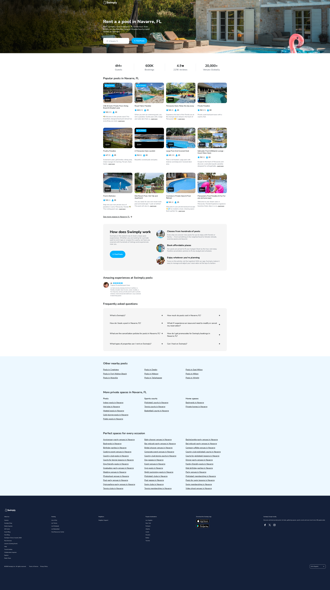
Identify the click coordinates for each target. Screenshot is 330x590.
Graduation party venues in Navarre (118, 468)
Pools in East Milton (194, 369)
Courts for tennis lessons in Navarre (118, 460)
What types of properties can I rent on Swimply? (130, 344)
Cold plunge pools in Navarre (115, 415)
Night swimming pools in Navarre (158, 472)
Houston (148, 535)
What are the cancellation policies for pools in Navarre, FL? (135, 333)
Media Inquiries (8, 526)
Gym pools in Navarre (153, 468)
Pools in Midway (151, 373)
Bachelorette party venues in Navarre (202, 439)
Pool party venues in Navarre (115, 480)
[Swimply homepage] (165, 2)
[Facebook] (264, 524)
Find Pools (140, 41)
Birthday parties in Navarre (114, 447)
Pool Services (8, 540)
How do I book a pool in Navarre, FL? (125, 323)
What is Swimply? (117, 315)
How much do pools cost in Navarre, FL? (184, 315)
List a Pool (54, 520)
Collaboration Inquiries (10, 552)
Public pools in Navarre (113, 419)
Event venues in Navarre (154, 464)
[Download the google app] (202, 526)
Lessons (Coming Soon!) (10, 543)
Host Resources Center (57, 532)
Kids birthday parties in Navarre (199, 468)
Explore (6, 555)
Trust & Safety (8, 549)
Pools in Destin (150, 369)
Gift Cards (7, 529)
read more (121, 121)
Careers (6, 520)
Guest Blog (7, 532)
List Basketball (55, 529)
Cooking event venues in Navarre (117, 452)
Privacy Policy (44, 566)
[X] (269, 524)
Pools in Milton (192, 373)
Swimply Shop (8, 523)
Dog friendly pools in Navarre (116, 464)
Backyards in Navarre (195, 402)
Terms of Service (33, 566)
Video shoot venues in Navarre (199, 488)
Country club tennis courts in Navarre (160, 456)
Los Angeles (149, 520)
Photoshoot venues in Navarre (116, 476)
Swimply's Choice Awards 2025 (13, 538)
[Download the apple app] (202, 521)
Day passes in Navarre (153, 460)
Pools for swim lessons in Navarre (200, 480)
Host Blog (7, 535)
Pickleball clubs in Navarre (155, 476)
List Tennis (54, 523)
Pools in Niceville (110, 378)
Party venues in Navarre (196, 472)
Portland (148, 526)
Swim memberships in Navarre (199, 484)
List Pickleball (55, 526)
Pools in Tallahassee (153, 378)
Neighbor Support (103, 520)
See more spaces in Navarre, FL (116, 216)
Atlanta (148, 529)
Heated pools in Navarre (113, 410)
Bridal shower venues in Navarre (158, 447)
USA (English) (314, 566)
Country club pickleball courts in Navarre (203, 452)
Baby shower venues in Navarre (158, 439)
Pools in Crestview (111, 369)
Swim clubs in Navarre (154, 484)
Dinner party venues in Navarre (199, 460)
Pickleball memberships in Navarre (201, 476)
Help (5, 546)
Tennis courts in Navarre (154, 406)
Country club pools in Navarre (116, 456)
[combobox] (116, 41)
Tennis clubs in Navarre (113, 488)
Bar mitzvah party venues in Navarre (160, 443)
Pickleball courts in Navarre (156, 402)
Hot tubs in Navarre (111, 406)
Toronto (148, 540)
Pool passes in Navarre (154, 480)
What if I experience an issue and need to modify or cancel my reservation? (192, 324)
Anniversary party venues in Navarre (119, 439)
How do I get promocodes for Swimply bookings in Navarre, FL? (188, 334)
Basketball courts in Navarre (156, 410)
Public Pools (7, 558)
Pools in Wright (192, 378)
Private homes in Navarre (196, 406)
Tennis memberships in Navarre (158, 488)
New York (148, 523)
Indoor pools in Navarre (113, 402)
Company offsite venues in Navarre (200, 447)
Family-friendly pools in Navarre (199, 464)
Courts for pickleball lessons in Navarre (202, 456)
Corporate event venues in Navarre (159, 452)
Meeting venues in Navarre (114, 472)
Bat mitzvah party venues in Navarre (201, 443)
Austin (147, 532)
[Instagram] (274, 524)
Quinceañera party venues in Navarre (119, 484)
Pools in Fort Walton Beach (115, 373)
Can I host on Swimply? (177, 344)
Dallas (147, 538)
